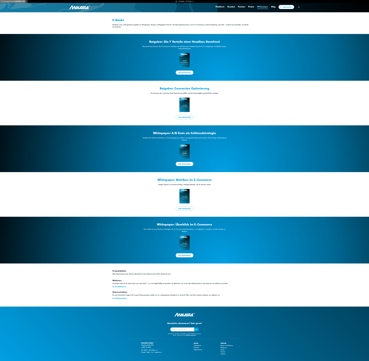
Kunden (231, 6)
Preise (251, 6)
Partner (241, 6)
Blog (273, 6)
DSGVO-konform (191, 335)
